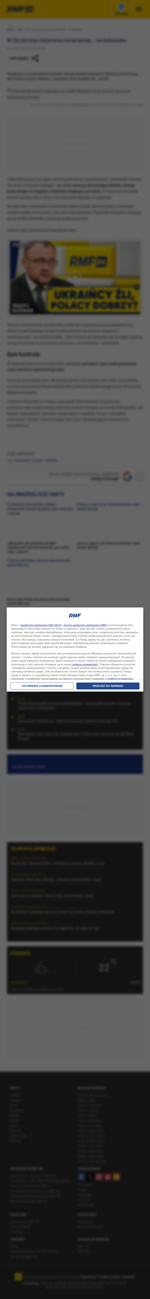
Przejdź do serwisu (108, 685)
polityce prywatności (84, 664)
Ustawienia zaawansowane (42, 685)
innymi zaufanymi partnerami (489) (85, 625)
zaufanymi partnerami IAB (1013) (41, 625)
